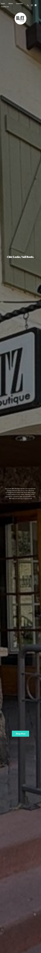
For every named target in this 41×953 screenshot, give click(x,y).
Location (19, 3)
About (10, 3)
